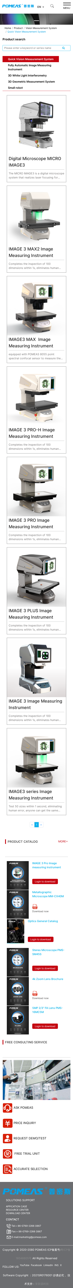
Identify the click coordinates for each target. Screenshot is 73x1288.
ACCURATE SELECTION (31, 1169)
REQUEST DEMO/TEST (30, 1138)
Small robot (15, 87)
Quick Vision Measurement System (30, 59)
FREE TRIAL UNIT (27, 1153)
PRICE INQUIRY (25, 1123)
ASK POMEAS (23, 1107)
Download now (40, 911)
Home (8, 28)
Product (18, 28)
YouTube (24, 1265)
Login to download (45, 881)
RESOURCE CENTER (17, 1209)
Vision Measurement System (41, 28)
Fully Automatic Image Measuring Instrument (29, 67)
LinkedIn (48, 1265)
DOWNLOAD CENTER (18, 1213)
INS (56, 1265)
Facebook (36, 1265)
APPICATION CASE (16, 1206)
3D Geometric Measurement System (31, 81)
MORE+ (63, 841)
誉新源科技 (42, 1283)
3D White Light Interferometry (27, 75)
